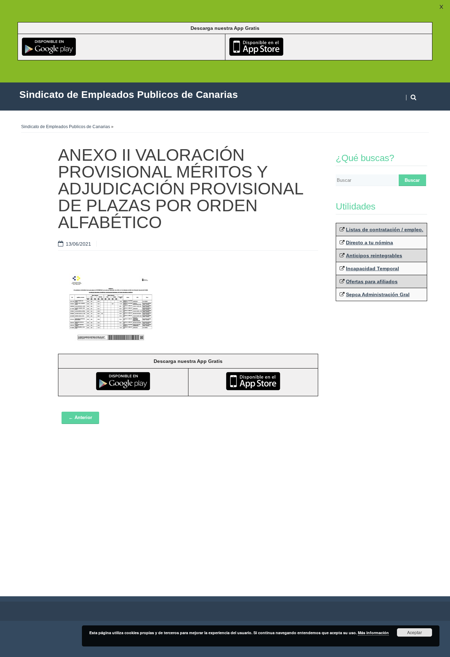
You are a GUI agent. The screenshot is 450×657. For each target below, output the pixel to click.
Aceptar (414, 632)
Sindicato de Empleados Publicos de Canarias (65, 126)
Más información (373, 632)
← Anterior (80, 417)
